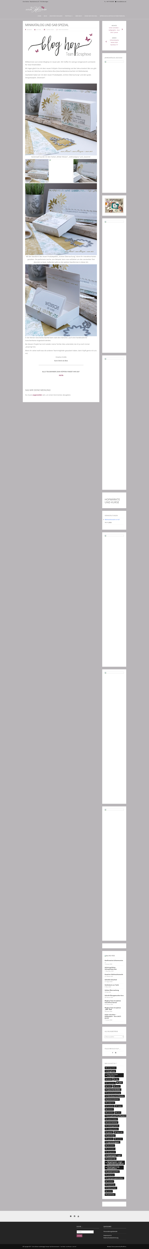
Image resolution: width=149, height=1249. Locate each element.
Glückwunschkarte (115, 1096)
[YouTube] (78, 1216)
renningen (113, 1142)
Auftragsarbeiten (111, 1068)
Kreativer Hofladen (56, 16)
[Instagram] (116, 1052)
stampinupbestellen (115, 1178)
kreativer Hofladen (112, 1119)
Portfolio (68, 16)
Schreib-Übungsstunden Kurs (114, 995)
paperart (109, 1132)
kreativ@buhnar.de (121, 1)
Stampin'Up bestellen (113, 1167)
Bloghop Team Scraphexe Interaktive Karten (113, 1001)
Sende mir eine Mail (91, 16)
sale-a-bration (110, 1145)
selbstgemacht (111, 1152)
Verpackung (110, 1185)
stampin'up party (113, 1172)
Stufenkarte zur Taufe (112, 985)
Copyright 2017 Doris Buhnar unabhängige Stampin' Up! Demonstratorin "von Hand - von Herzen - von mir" (50, 1246)
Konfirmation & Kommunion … (114, 961)
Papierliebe (119, 1139)
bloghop (111, 1071)
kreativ (118, 1112)
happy (120, 1106)
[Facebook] (113, 1052)
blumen (109, 1079)
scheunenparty (110, 1148)
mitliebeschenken (112, 1129)
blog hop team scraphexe (112, 1075)
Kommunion (110, 1109)
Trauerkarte (110, 1181)
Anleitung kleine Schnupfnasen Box (111, 968)
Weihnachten (111, 1188)
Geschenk (117, 1086)
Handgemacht (110, 1102)
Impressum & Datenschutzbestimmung (112, 16)
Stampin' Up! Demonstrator (115, 1163)
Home (39, 16)
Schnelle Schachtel (111, 980)
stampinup (110, 1175)
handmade (110, 1106)
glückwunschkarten (113, 1099)
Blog (45, 16)
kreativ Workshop (112, 1122)
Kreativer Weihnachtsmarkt (114, 974)
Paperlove (109, 1139)
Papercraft (119, 1132)
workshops (110, 1194)
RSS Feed (112, 956)
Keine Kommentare (63, 29)
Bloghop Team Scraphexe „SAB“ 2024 (113, 1008)
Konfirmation (110, 1112)
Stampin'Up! (111, 1159)
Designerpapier (111, 1083)
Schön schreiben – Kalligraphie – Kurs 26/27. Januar (113, 1016)
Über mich (78, 16)
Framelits (109, 1086)
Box (117, 1079)
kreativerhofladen (116, 1116)
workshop (109, 1191)
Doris (39, 29)
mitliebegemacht (112, 1126)
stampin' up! (114, 1155)
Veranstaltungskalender (110, 1231)
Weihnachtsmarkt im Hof (112, 519)
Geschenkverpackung (113, 1093)
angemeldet (37, 395)
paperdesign (111, 1135)
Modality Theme (111, 1246)
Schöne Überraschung (112, 990)
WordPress (123, 1246)
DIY (120, 1082)
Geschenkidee (113, 1089)
